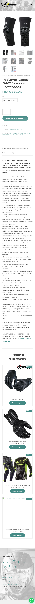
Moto (21, 133)
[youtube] (24, 561)
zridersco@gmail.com (9, 582)
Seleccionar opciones (17, 403)
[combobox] (10, 100)
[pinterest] (5, 566)
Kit (18, 133)
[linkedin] (19, 561)
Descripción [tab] (6, 148)
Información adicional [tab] (20, 148)
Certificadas (13, 133)
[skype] (10, 566)
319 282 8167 (15, 577)
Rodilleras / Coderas (15, 75)
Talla (4, 97)
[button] (5, 17)
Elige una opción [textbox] (10, 100)
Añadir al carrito (15, 118)
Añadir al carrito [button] (17, 491)
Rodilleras (15, 134)
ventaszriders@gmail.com (10, 584)
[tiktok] (16, 567)
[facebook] (3, 561)
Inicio (4, 75)
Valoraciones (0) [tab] (8, 153)
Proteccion (27, 133)
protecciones (6, 134)
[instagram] (14, 561)
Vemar (21, 134)
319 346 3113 (6, 577)
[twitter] (8, 561)
